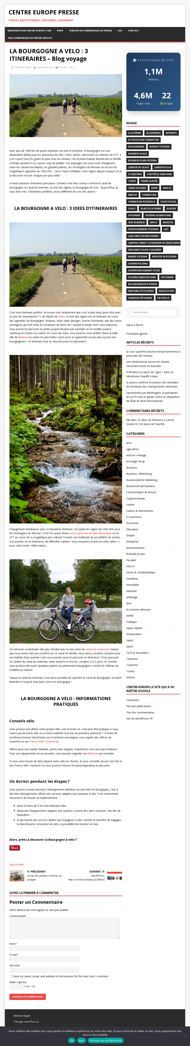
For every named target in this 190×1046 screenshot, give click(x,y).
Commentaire (17, 916)
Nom (12, 943)
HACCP (130, 566)
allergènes (153, 133)
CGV (120, 30)
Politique (131, 622)
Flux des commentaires (140, 712)
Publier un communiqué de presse (90, 30)
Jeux (128, 603)
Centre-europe (45, 67)
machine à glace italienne (144, 249)
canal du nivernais (97, 649)
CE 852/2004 (135, 174)
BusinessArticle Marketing (141, 480)
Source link (16, 864)
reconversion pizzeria (142, 284)
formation (149, 194)
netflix (130, 615)
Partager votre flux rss (26, 1021)
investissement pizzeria (143, 229)
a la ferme (134, 133)
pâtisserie (167, 277)
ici (118, 541)
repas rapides (134, 628)
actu (129, 443)
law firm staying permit (143, 236)
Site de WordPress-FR (139, 718)
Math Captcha (17, 982)
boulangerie (136, 146)
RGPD (60, 30)
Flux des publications (138, 706)
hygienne (134, 215)
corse (132, 181)
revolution (166, 290)
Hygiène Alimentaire (158, 215)
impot (154, 222)
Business (131, 467)
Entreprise (132, 541)
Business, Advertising (139, 473)
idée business (136, 222)
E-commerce (134, 517)
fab (128, 420)
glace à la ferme (151, 208)
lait (166, 229)
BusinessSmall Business (140, 486)
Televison (132, 659)
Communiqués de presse (141, 492)
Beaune (23, 337)
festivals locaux (135, 554)
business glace (137, 153)
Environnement (135, 548)
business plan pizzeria (142, 160)
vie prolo (163, 298)
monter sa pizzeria (164, 256)
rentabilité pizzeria (141, 290)
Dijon (61, 316)
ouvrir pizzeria (138, 263)
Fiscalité (131, 560)
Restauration (134, 634)
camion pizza (162, 167)
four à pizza (168, 201)
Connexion (132, 700)
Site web (14, 965)
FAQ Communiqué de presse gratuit (30, 38)
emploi (132, 194)
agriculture (132, 449)
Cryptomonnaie (135, 498)
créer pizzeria (137, 188)
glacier (171, 208)
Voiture (130, 677)
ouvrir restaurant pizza (144, 270)
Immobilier (132, 584)
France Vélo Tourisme (43, 741)
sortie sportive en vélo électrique (90, 533)
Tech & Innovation (137, 652)
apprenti (171, 133)
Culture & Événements (139, 511)
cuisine (130, 504)
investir (168, 222)
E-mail (13, 954)
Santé (129, 640)
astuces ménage (136, 455)
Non (81, 1040)
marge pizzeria (137, 256)
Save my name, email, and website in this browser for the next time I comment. (61, 976)
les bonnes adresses (138, 609)
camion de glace (138, 167)
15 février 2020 (23, 67)
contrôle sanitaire (159, 174)
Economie (132, 523)
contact (133, 30)
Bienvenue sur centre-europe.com (29, 30)
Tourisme (132, 665)
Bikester (92, 753)
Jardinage (131, 597)
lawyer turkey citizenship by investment (154, 242)
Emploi (130, 535)
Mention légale (22, 1015)
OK (71, 1040)
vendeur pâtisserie (140, 298)
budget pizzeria (160, 146)
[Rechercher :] (153, 312)
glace (131, 208)
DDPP (154, 188)
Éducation (132, 529)
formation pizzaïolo (141, 201)
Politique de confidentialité (106, 1040)
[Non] (185, 1036)
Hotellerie (132, 578)
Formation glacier (137, 333)
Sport (129, 646)
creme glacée (149, 181)
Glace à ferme (134, 325)
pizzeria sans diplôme (142, 277)
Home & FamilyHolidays (140, 572)
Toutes (63, 67)
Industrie (131, 591)
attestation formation (143, 139)
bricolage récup (135, 461)
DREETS (167, 188)
